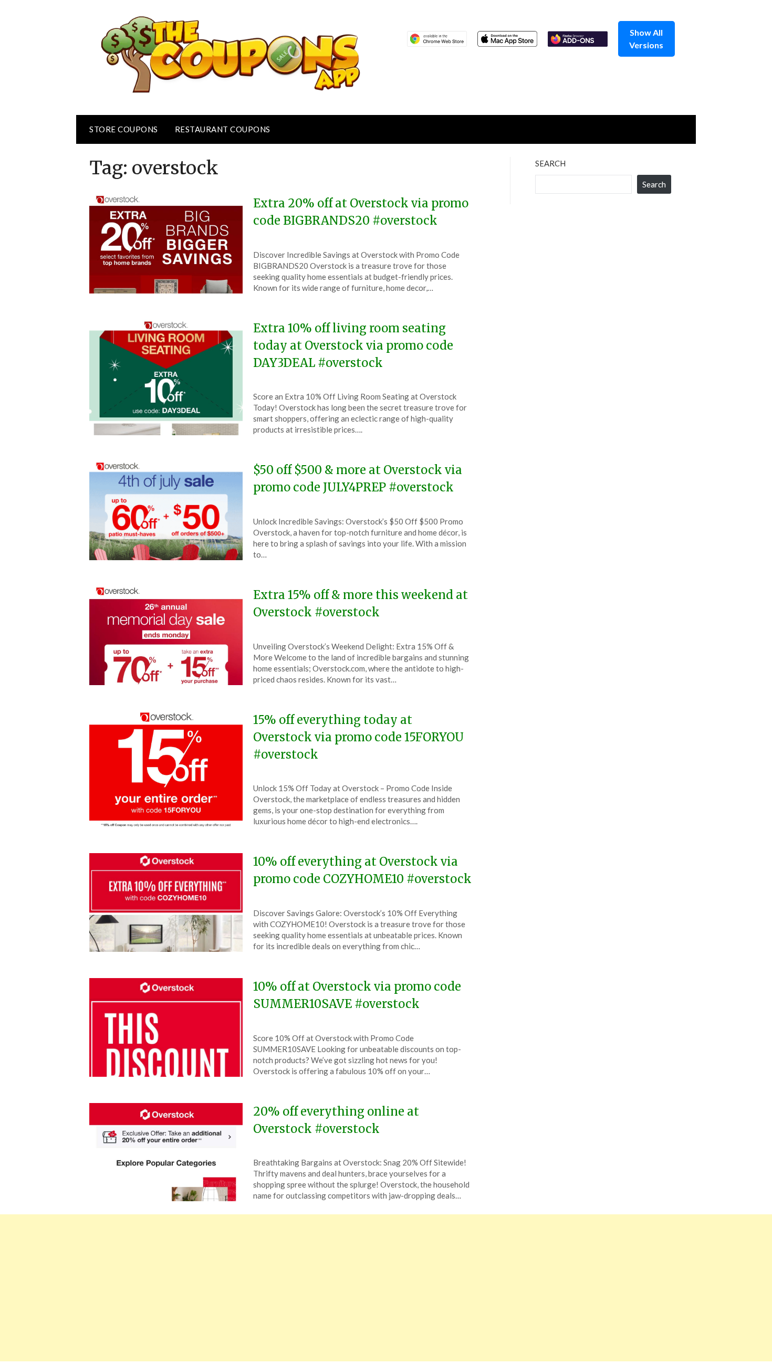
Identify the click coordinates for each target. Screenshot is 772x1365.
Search (550, 163)
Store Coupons (123, 129)
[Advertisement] (315, 1287)
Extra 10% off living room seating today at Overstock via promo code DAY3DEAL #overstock (353, 345)
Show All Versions (646, 38)
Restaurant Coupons (222, 129)
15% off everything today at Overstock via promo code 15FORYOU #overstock (358, 737)
